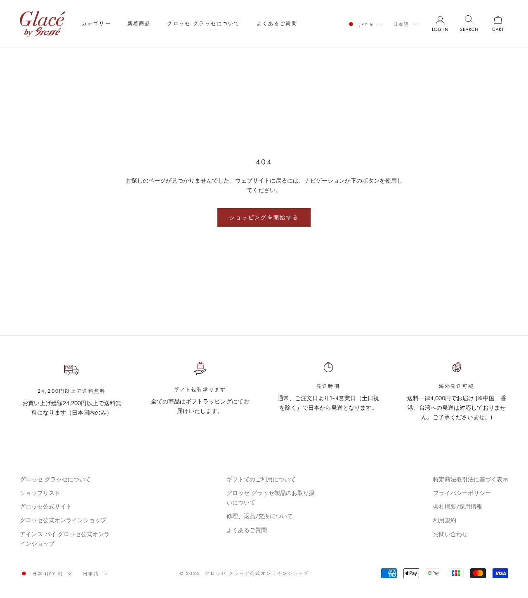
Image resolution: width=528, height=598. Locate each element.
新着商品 (139, 23)
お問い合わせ (450, 534)
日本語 (401, 24)
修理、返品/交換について (259, 516)
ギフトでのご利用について (261, 479)
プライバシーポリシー (462, 493)
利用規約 (444, 520)
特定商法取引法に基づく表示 (470, 479)
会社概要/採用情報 (457, 506)
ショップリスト (40, 493)
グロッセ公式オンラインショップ (63, 520)
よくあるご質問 (277, 23)
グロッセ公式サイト (46, 506)
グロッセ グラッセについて (203, 23)
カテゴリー (96, 23)
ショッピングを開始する (264, 217)
